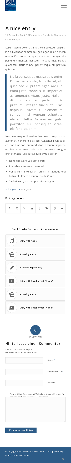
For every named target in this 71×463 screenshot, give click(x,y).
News (56, 35)
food (23, 189)
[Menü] (61, 7)
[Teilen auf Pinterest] (24, 208)
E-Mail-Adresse (55, 371)
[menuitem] (61, 7)
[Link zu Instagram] (63, 458)
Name (51, 360)
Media (50, 35)
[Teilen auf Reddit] (54, 208)
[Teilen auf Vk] (46, 208)
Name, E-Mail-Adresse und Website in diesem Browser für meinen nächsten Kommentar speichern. (37, 395)
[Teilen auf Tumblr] (39, 208)
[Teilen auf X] (17, 208)
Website (51, 382)
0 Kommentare (35, 35)
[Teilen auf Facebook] (9, 208)
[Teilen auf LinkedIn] (32, 208)
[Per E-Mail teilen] (62, 208)
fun (29, 189)
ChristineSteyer (12, 39)
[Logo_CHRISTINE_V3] (29, 7)
